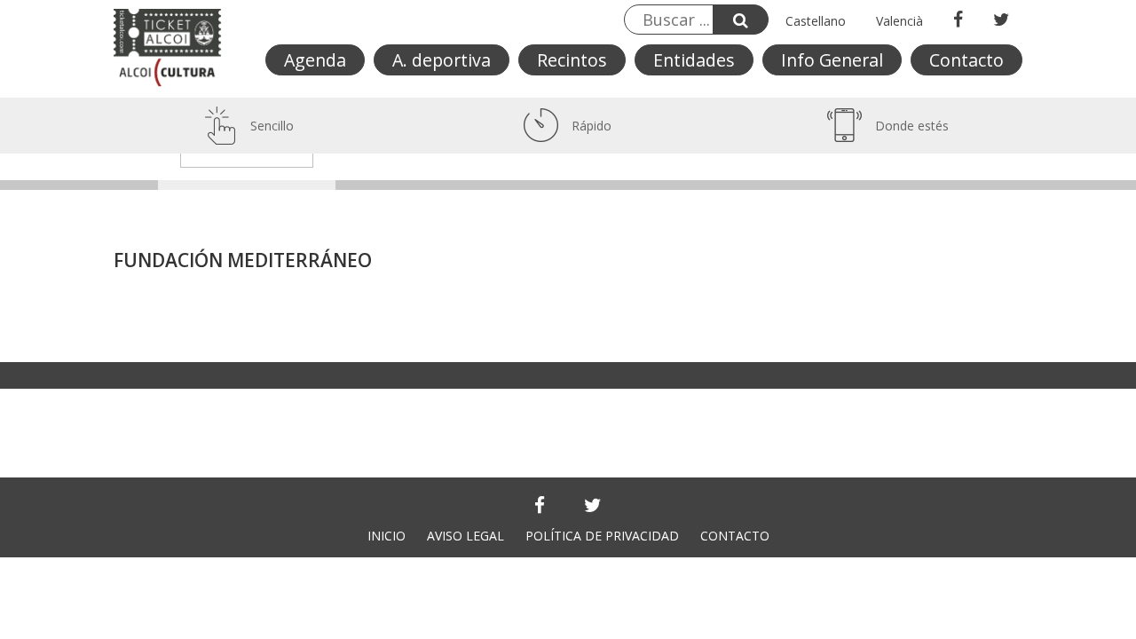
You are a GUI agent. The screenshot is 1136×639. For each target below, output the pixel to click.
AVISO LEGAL (465, 535)
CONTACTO (734, 535)
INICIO (386, 535)
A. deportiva (441, 60)
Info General (832, 60)
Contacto (966, 60)
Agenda (315, 60)
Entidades (694, 60)
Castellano (815, 20)
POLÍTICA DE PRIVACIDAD (602, 535)
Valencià (899, 20)
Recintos (572, 60)
